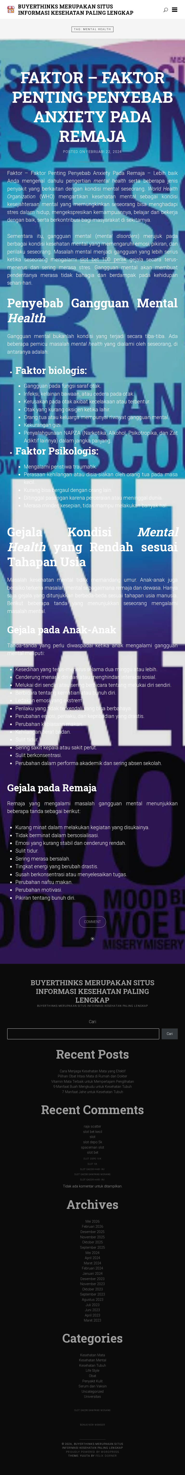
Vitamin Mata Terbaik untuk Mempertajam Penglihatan (92, 1082)
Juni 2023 (92, 1310)
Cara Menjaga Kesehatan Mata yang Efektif (93, 1071)
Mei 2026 (92, 1222)
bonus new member (92, 1425)
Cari (92, 1021)
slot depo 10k (92, 1159)
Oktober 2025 (92, 1242)
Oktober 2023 (92, 1289)
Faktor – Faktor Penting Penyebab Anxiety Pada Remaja (92, 106)
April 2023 (92, 1315)
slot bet (92, 1153)
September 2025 (92, 1248)
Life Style (92, 1371)
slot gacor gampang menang (92, 1174)
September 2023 (92, 1294)
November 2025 (92, 1237)
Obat (92, 1376)
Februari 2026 (92, 1227)
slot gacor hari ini (92, 1169)
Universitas (92, 1397)
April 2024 (92, 1258)
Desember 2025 (92, 1232)
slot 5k (92, 1164)
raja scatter (92, 1126)
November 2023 (92, 1284)
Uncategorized (93, 1392)
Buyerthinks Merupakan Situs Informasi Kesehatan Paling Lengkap (75, 9)
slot (92, 1137)
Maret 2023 (92, 1320)
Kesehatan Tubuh (92, 1366)
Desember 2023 (92, 1279)
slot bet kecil (92, 1132)
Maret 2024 (92, 1263)
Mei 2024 (92, 1253)
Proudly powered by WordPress (92, 1452)
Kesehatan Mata (92, 1355)
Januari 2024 (93, 1274)
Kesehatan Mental (92, 1360)
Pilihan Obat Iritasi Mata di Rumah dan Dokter (92, 1076)
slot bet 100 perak (103, 259)
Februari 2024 (92, 1268)
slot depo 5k (92, 1142)
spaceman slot (92, 1147)
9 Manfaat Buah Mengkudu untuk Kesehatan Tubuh (92, 1087)
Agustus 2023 (92, 1300)
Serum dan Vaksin (93, 1386)
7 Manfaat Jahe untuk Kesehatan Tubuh (92, 1092)
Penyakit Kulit (92, 1381)
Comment (92, 922)
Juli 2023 (92, 1305)
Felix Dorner (106, 1455)
